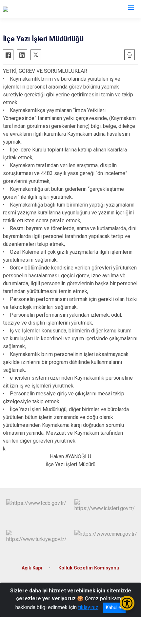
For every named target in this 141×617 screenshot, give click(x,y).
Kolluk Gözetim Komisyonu (88, 568)
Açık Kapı (32, 568)
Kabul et (114, 607)
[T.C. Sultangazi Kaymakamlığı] (36, 9)
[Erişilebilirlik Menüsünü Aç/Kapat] (127, 603)
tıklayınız (88, 607)
